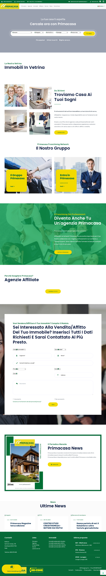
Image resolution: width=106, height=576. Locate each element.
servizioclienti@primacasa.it (78, 1)
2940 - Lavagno (80, 557)
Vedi (12, 186)
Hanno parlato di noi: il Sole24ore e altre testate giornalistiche (88, 525)
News (51, 6)
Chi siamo (23, 6)
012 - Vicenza (80, 550)
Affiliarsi (41, 6)
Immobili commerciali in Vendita (57, 545)
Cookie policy (78, 570)
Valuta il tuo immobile (35, 1)
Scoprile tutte (53, 291)
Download (55, 464)
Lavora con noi (20, 1)
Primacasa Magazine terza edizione (20, 524)
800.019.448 (95, 1)
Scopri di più (61, 132)
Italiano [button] (101, 6)
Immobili (35, 6)
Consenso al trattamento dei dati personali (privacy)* (27, 401)
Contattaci (57, 6)
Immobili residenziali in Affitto (57, 543)
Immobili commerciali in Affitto (57, 547)
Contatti (71, 570)
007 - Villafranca (81, 543)
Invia (53, 404)
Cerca (90, 33)
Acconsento (17, 399)
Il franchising (35, 545)
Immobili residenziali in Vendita (57, 541)
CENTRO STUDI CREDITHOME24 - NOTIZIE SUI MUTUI (53, 525)
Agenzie (30, 6)
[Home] (9, 6)
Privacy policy (88, 570)
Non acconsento (60, 399)
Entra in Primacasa (63, 252)
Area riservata (7, 1)
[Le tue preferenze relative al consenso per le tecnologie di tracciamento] (103, 573)
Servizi (46, 6)
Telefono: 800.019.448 (11, 552)
